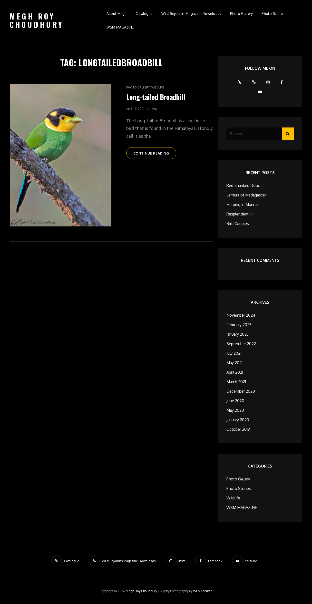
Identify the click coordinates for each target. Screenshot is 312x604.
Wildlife (157, 87)
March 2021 (236, 381)
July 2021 (233, 353)
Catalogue (144, 13)
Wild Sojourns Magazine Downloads (191, 13)
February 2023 (238, 324)
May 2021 (234, 362)
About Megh (117, 13)
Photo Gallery (241, 13)
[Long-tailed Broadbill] (60, 155)
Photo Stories (273, 13)
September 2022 (241, 343)
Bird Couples (237, 223)
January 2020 (237, 419)
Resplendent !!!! (240, 214)
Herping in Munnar (242, 204)
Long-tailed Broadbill (155, 97)
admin (152, 109)
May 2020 (235, 410)
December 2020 (240, 391)
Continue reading (154, 155)
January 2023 (237, 334)
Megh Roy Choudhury (37, 20)
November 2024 (240, 315)
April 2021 (234, 372)
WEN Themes (203, 591)
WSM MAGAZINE (120, 27)
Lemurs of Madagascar (246, 195)
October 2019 (238, 429)
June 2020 (235, 400)
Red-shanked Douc (243, 185)
